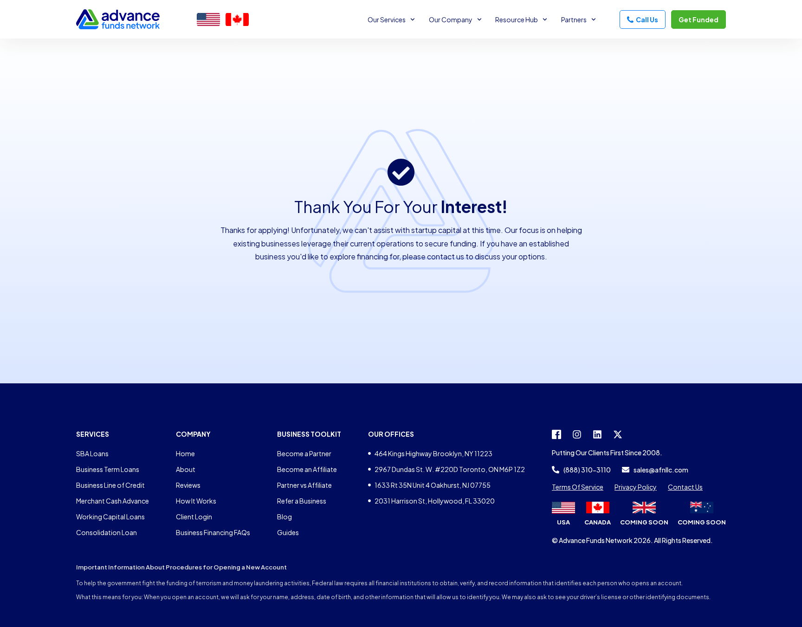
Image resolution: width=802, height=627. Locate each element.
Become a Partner (304, 453)
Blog (284, 516)
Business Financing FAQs (213, 532)
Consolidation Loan (106, 532)
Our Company (450, 19)
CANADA (597, 522)
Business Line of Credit (110, 485)
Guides (288, 532)
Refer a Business (301, 501)
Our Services (387, 19)
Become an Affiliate (307, 469)
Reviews (188, 485)
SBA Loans (92, 453)
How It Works (196, 501)
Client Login (194, 516)
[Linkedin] (597, 434)
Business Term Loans (107, 469)
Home (185, 453)
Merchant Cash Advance (112, 501)
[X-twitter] (617, 434)
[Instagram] (577, 434)
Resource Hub (516, 19)
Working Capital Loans (110, 516)
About (185, 469)
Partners (574, 19)
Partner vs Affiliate (304, 485)
